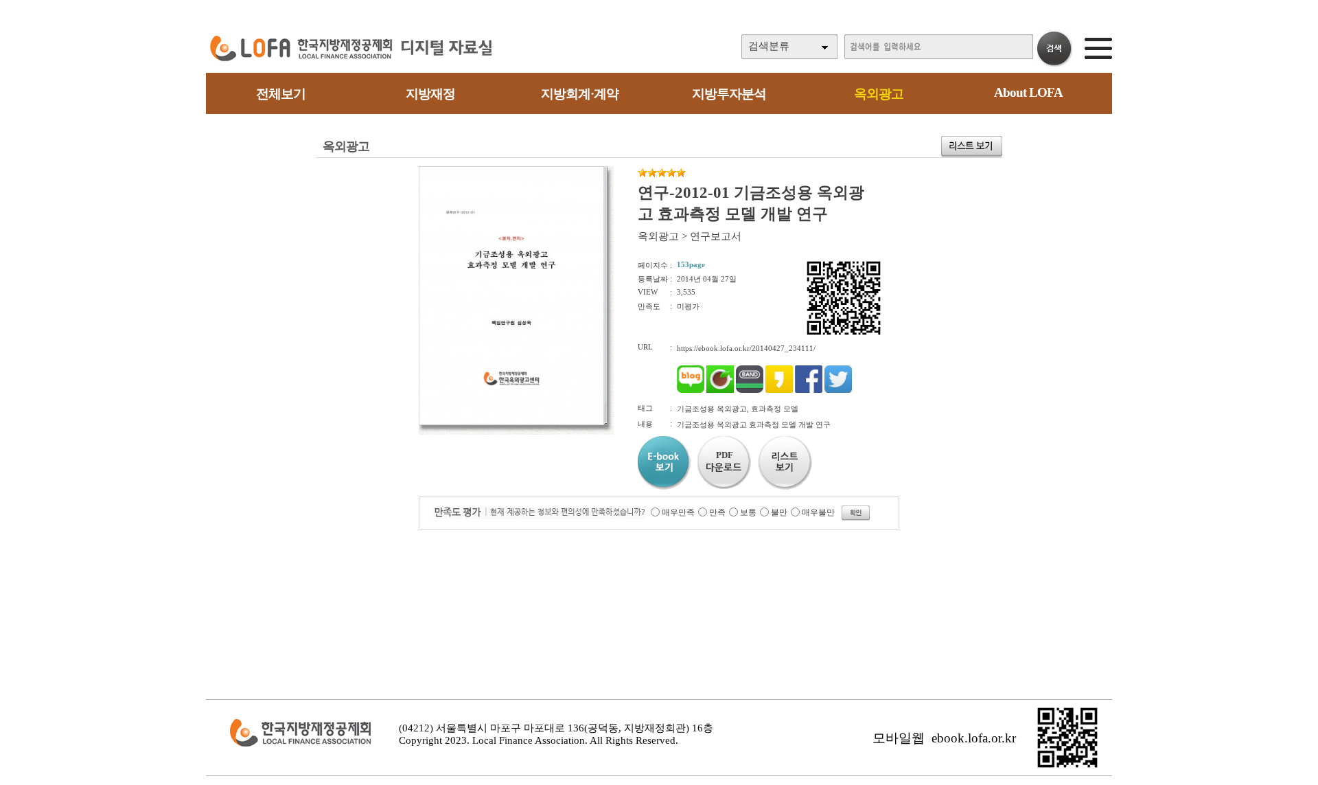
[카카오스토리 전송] (779, 390)
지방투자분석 (729, 94)
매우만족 (678, 512)
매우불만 (818, 512)
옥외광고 (878, 94)
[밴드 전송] (749, 390)
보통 (748, 512)
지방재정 (430, 94)
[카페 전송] (720, 390)
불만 (779, 512)
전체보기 (280, 94)
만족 (717, 512)
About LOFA (1028, 92)
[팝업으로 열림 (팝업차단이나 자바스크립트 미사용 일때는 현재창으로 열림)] (511, 422)
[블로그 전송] (690, 390)
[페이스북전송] (808, 390)
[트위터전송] (838, 390)
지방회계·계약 (579, 94)
